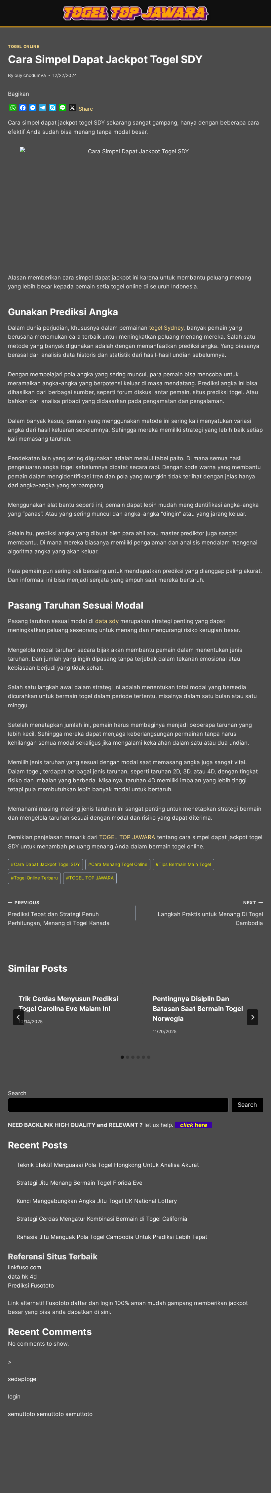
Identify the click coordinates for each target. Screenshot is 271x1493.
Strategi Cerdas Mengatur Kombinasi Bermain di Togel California (102, 1218)
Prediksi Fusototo (31, 1285)
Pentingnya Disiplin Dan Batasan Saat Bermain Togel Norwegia (198, 1009)
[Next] (252, 1017)
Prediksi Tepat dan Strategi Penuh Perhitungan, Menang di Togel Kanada (59, 913)
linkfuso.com (24, 1267)
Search (17, 1093)
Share (86, 108)
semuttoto (21, 1414)
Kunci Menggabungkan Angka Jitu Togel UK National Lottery (97, 1201)
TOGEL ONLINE (23, 46)
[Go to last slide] (18, 1017)
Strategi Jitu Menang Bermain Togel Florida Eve (79, 1182)
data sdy (107, 621)
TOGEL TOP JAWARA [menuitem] (127, 837)
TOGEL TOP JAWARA (90, 877)
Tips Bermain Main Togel (183, 864)
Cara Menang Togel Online (117, 864)
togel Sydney (166, 327)
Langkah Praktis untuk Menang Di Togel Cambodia (210, 913)
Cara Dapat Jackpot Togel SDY (45, 864)
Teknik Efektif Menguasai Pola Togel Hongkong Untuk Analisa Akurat (108, 1165)
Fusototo (57, 1303)
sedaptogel (23, 1379)
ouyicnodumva (30, 75)
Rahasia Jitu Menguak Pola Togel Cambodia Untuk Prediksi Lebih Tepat (112, 1237)
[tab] (122, 1057)
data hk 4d (22, 1276)
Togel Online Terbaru (34, 877)
